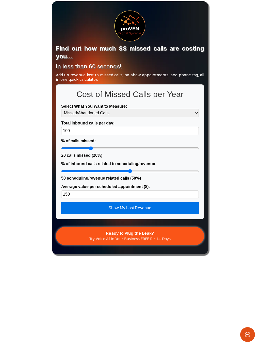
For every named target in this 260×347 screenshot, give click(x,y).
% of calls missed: (81, 148)
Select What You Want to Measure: (94, 106)
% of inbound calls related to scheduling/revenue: (108, 171)
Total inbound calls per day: (88, 123)
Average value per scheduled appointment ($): (105, 186)
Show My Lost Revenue (129, 208)
